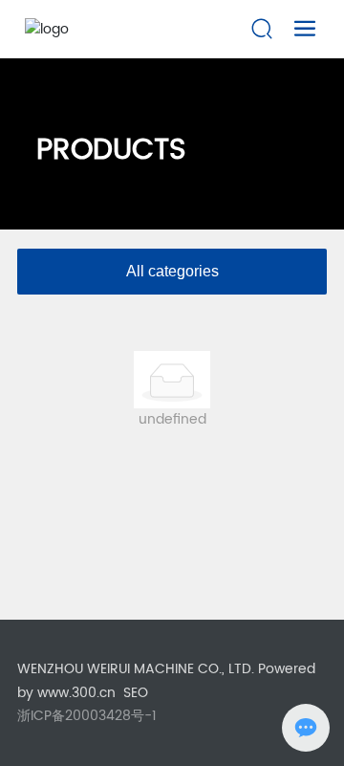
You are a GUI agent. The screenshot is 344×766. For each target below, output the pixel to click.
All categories (172, 271)
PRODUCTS (111, 150)
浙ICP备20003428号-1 (87, 716)
